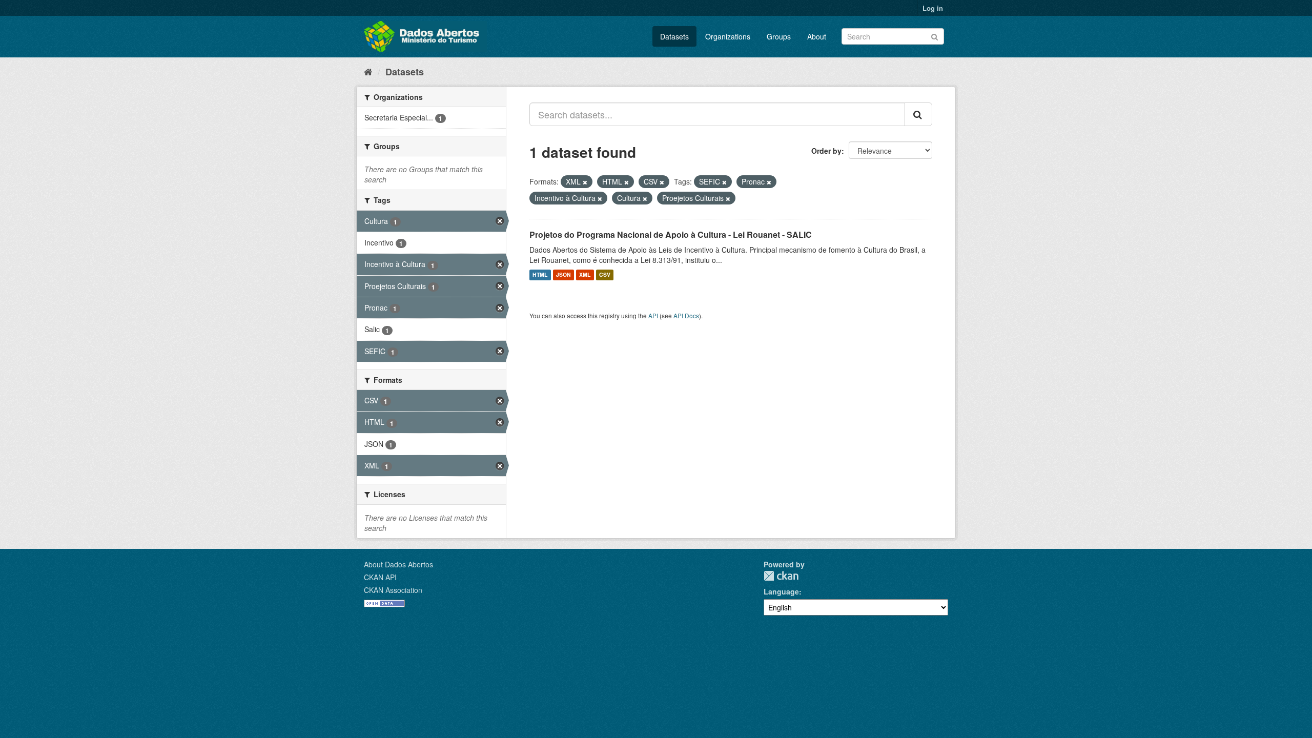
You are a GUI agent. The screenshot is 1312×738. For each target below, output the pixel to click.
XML (584, 275)
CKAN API (380, 577)
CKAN (781, 575)
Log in (932, 8)
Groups (779, 36)
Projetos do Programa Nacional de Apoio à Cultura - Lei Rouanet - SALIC (670, 234)
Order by (826, 151)
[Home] (368, 71)
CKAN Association (393, 590)
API (653, 315)
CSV (604, 275)
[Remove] (585, 182)
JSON (563, 275)
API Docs (686, 315)
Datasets (674, 36)
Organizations (727, 36)
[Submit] (934, 35)
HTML (539, 275)
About (816, 36)
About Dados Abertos (398, 564)
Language (781, 591)
